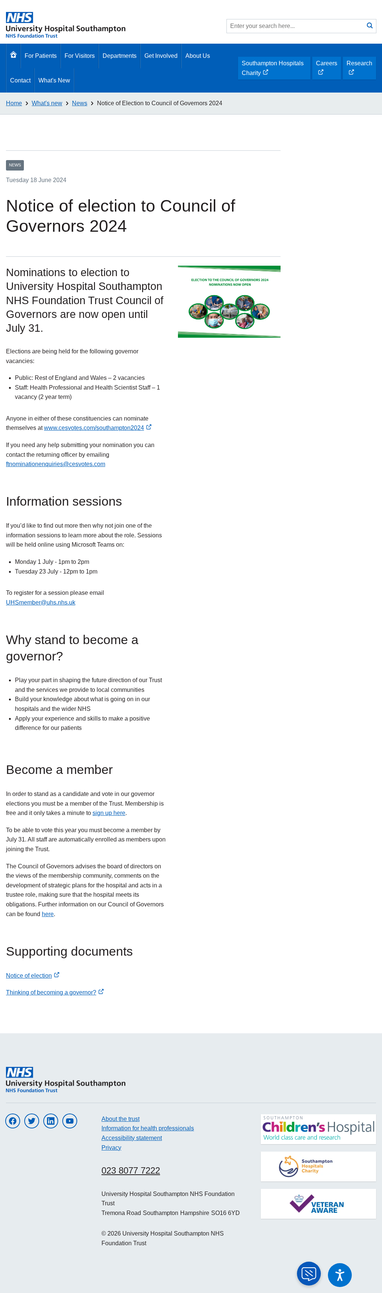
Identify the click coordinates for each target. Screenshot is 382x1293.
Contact (20, 80)
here (48, 914)
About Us (197, 56)
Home (14, 103)
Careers (326, 69)
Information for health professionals (147, 1128)
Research (359, 69)
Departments (120, 56)
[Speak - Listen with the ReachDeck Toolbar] (340, 1275)
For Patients (41, 56)
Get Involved (161, 56)
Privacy (111, 1147)
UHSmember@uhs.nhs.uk (40, 602)
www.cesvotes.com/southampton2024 (94, 428)
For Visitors (80, 56)
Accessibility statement (131, 1138)
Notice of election (29, 975)
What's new (47, 103)
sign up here (109, 813)
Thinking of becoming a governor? (51, 992)
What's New (54, 80)
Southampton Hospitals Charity (272, 69)
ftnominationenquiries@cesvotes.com (55, 464)
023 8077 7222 (130, 1170)
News (79, 103)
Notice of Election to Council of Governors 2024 (159, 103)
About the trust (120, 1119)
